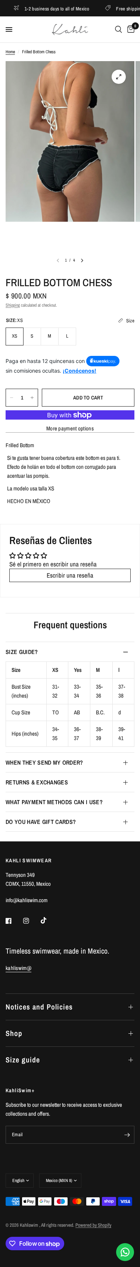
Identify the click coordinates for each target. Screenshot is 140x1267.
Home (10, 52)
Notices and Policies (39, 1007)
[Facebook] (14, 921)
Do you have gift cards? (41, 822)
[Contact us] (125, 1252)
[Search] (118, 29)
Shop (14, 1033)
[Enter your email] (126, 1135)
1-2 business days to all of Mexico (45, 8)
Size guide (23, 1060)
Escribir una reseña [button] (70, 575)
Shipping (13, 305)
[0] (129, 29)
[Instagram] (31, 921)
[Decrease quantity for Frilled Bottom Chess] (11, 397)
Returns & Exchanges (37, 782)
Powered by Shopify (93, 1225)
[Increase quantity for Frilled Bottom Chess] (32, 397)
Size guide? (22, 652)
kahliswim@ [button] (18, 968)
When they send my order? (44, 762)
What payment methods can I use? (54, 802)
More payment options (70, 428)
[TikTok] (49, 920)
